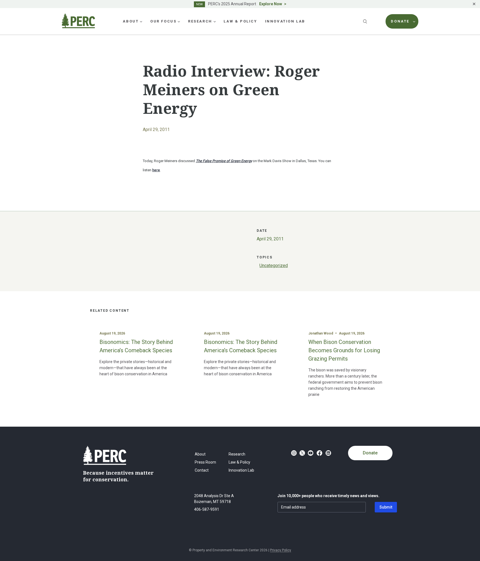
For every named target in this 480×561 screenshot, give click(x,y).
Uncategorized (273, 265)
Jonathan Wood (320, 333)
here (156, 170)
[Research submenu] (214, 21)
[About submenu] (141, 21)
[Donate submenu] (414, 21)
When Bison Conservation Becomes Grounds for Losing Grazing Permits (344, 350)
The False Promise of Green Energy (224, 161)
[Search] (365, 21)
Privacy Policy (280, 550)
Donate (370, 453)
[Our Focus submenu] (179, 21)
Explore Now (270, 4)
